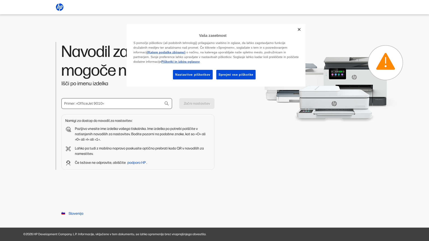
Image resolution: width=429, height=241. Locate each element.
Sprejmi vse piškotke (236, 74)
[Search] (166, 103)
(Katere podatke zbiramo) (166, 52)
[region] (216, 55)
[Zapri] (299, 29)
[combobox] (116, 103)
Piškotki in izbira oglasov (180, 61)
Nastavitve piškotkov (192, 74)
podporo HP (136, 162)
